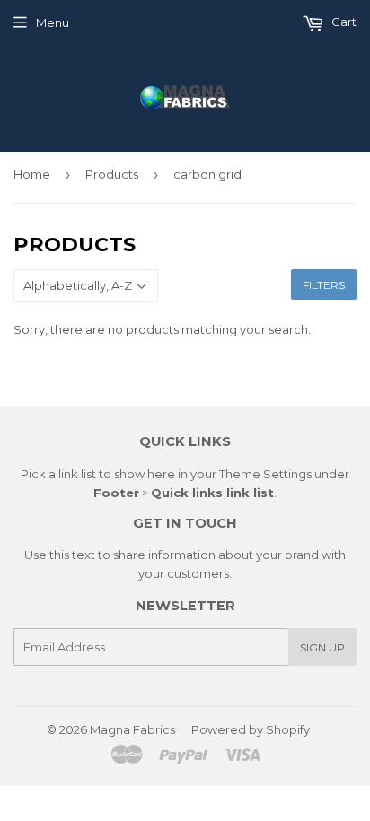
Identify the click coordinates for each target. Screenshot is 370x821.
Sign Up (322, 647)
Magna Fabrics (132, 729)
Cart (343, 21)
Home (31, 174)
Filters (324, 285)
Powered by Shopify (250, 729)
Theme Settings (265, 474)
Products (111, 174)
